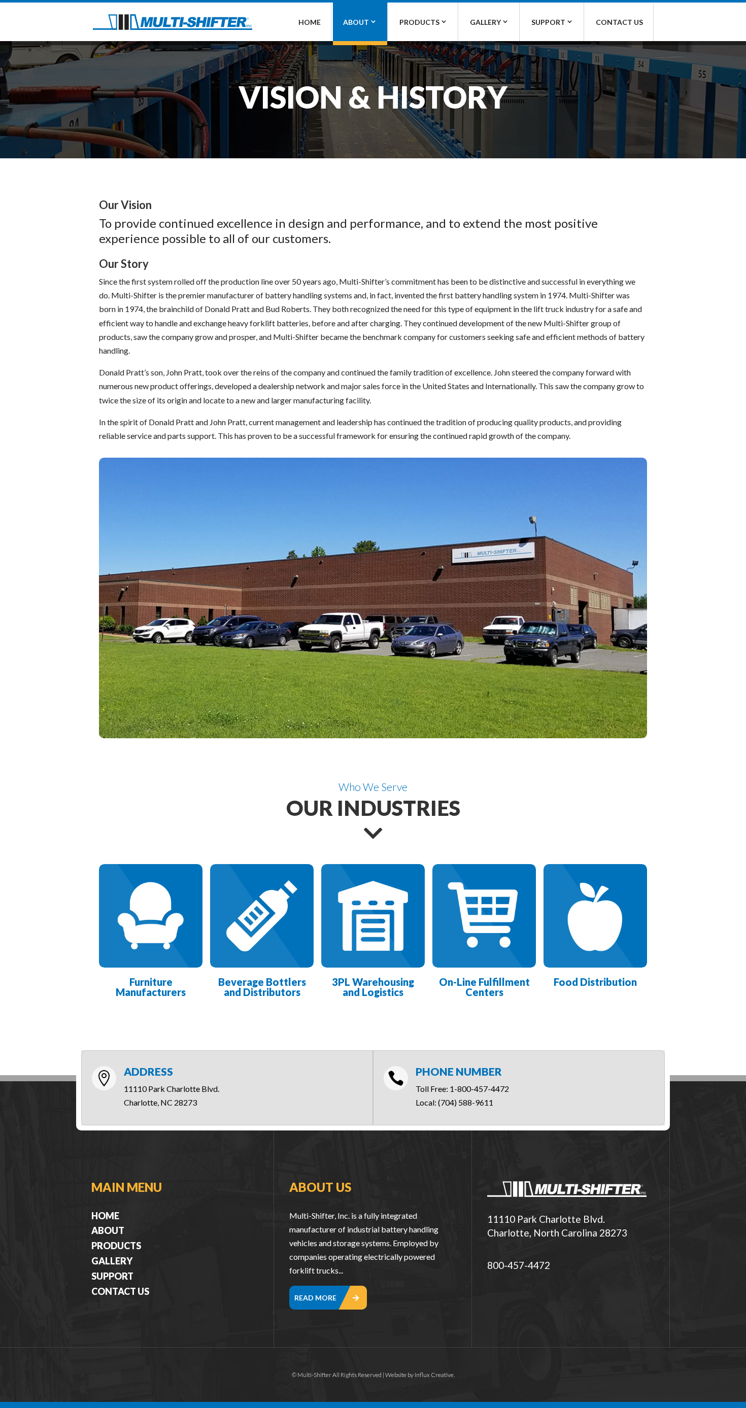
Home (309, 22)
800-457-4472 (518, 1265)
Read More (315, 1297)
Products (419, 22)
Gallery (485, 22)
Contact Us (619, 22)
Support (548, 22)
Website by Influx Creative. (420, 1375)
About (356, 22)
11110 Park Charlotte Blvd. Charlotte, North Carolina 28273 (557, 1226)
